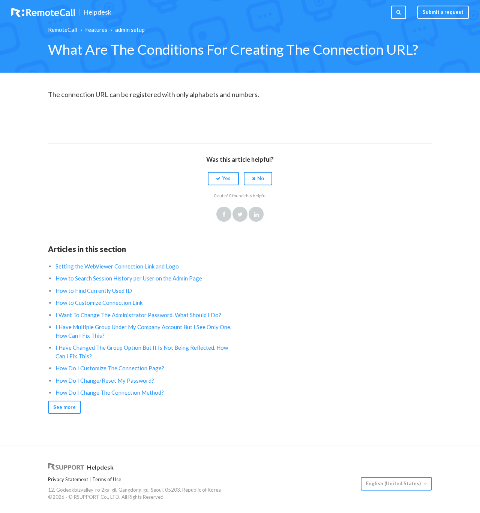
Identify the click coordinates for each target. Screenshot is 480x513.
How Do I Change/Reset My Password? (105, 380)
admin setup (130, 29)
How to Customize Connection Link (99, 302)
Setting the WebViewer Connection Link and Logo (117, 266)
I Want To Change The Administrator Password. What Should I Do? (138, 315)
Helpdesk (97, 12)
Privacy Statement (68, 479)
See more (64, 407)
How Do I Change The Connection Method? (110, 392)
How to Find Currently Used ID (94, 290)
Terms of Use (106, 479)
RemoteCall (62, 29)
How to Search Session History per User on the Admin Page (129, 278)
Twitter (240, 214)
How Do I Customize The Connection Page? (110, 368)
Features (96, 29)
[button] (223, 178)
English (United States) (394, 483)
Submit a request (443, 12)
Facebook (223, 214)
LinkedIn (256, 214)
